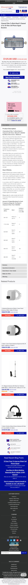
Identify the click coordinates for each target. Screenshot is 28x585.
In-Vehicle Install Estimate (14, 504)
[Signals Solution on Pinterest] (17, 540)
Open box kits (14, 570)
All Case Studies (14, 529)
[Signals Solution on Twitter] (14, 540)
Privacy (16, 579)
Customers (14, 531)
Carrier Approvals (14, 506)
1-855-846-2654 (23, 7)
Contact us (14, 496)
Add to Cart (21, 315)
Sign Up (24, 552)
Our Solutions (14, 519)
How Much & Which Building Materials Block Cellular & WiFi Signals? (15, 472)
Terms (19, 579)
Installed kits (13, 564)
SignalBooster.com (10, 579)
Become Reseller (13, 546)
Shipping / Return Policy (14, 498)
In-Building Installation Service (14, 502)
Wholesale (14, 521)
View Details (8, 315)
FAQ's (14, 510)
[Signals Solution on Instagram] (21, 540)
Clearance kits (14, 566)
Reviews (14, 533)
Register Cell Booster (14, 500)
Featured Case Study (14, 527)
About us (14, 517)
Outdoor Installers (14, 525)
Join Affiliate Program (13, 548)
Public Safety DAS (14, 508)
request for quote (16, 120)
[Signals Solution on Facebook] (8, 540)
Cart (26, 15)
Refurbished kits (13, 568)
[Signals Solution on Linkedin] (11, 540)
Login (14, 3)
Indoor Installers (14, 523)
